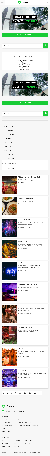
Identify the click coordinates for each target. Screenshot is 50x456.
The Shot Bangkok (25, 327)
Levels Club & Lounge (26, 220)
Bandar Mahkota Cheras (24, 60)
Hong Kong (6, 446)
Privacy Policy (6, 454)
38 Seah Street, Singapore (27, 201)
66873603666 (24, 290)
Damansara (24, 63)
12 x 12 (20, 349)
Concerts (7, 150)
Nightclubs (8, 142)
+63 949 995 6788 (25, 313)
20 (35, 393)
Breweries (7, 138)
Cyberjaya (24, 62)
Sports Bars (8, 130)
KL (15, 443)
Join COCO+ (10, 411)
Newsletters (6, 431)
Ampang (24, 59)
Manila (16, 446)
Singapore (28, 440)
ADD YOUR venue (26, 35)
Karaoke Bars (9, 154)
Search (45, 45)
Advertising (6, 423)
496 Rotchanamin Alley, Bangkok (29, 287)
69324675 (23, 270)
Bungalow (22, 370)
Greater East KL (24, 65)
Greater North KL (24, 66)
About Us (5, 420)
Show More (25, 69)
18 (25, 393)
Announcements (7, 426)
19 (30, 393)
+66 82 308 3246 (25, 227)
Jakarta (17, 440)
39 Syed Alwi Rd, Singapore (27, 180)
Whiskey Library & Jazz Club (29, 177)
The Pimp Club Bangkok (27, 284)
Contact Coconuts (24, 423)
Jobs (3, 428)
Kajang (24, 68)
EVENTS (18, 21)
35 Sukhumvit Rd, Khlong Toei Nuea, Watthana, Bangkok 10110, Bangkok (32, 223)
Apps (20, 420)
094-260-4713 (24, 356)
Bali (3, 440)
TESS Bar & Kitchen (25, 198)
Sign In (21, 411)
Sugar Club (22, 241)
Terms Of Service (35, 452)
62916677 (23, 183)
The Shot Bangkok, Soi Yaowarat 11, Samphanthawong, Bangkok (29, 330)
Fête (19, 306)
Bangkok (5, 443)
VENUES (31, 21)
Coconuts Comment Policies (28, 426)
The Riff (21, 263)
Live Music (8, 146)
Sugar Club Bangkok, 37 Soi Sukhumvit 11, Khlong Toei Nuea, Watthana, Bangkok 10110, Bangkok (31, 246)
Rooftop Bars (9, 134)
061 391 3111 (24, 249)
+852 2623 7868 (25, 377)
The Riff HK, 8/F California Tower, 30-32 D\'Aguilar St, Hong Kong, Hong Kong (30, 266)
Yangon (27, 443)
